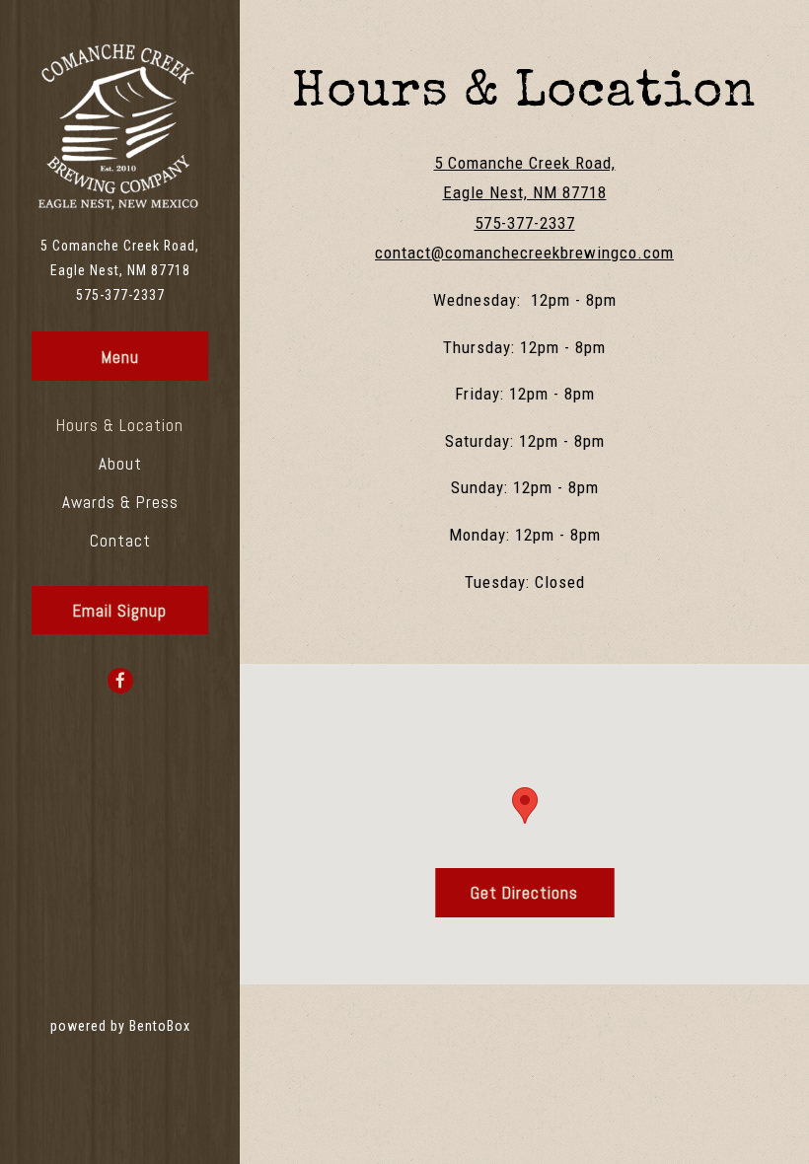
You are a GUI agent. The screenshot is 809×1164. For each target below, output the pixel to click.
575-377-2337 (120, 295)
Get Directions (542, 892)
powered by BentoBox (145, 1025)
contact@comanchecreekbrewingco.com (524, 252)
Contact (120, 540)
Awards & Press (120, 502)
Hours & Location (120, 425)
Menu (120, 357)
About (120, 463)
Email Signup (120, 610)
